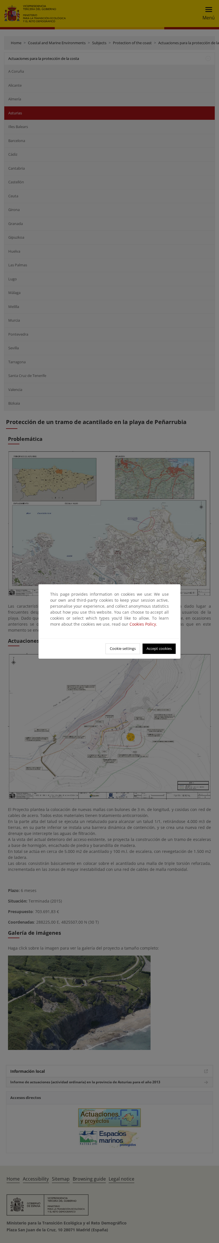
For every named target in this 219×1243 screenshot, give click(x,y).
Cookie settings (123, 648)
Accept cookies (159, 648)
